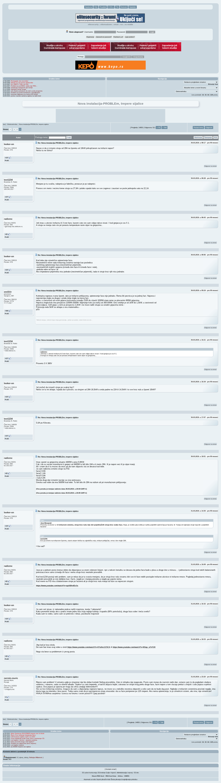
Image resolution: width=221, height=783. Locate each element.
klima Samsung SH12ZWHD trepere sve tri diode (27, 733)
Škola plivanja (116, 779)
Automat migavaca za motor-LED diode (24, 94)
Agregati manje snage (18, 89)
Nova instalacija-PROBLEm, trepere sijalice (34, 124)
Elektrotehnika (12, 124)
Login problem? (130, 37)
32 (206, 95)
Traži (69, 137)
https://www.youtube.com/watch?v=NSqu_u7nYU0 (134, 647)
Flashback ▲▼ (118, 37)
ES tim (136, 773)
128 (211, 95)
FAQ (96, 7)
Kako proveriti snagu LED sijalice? (22, 742)
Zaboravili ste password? (104, 37)
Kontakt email (110, 769)
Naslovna (88, 7)
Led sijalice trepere (17, 745)
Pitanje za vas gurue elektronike (22, 82)
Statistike (132, 7)
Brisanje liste (213, 84)
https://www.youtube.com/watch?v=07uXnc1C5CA (88, 647)
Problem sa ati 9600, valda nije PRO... (24, 86)
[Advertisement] (110, 116)
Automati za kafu (90, 779)
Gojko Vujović (111, 773)
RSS (121, 24)
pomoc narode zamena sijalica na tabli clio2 (26, 96)
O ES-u (111, 7)
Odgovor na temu (210, 166)
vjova (21, 757)
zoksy (26, 757)
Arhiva (120, 776)
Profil (7, 160)
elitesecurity (93, 24)
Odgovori (209, 127)
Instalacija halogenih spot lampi (22, 87)
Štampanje (208, 137)
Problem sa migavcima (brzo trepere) (23, 743)
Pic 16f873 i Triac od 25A (19, 84)
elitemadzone (106, 24)
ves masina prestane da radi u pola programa (26, 91)
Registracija (90, 37)
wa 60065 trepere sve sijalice (21, 747)
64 (208, 95)
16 (203, 95)
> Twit (164, 127)
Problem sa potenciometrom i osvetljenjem (25, 92)
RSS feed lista (111, 776)
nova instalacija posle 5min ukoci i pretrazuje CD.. (28, 738)
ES (128, 776)
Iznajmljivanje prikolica (129, 779)
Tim (117, 7)
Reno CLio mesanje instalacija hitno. (23, 735)
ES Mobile (129, 24)
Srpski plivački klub (103, 779)
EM (125, 776)
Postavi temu (198, 127)
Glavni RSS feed (98, 776)
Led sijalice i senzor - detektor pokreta (24, 740)
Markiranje (198, 137)
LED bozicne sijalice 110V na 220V (23, 737)
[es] (4, 124)
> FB (158, 127)
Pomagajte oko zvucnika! (19, 81)
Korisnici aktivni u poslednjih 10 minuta (19, 751)
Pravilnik (103, 7)
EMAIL (116, 24)
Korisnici (124, 7)
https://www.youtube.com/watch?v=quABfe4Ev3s (57, 586)
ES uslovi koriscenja (89, 773)
